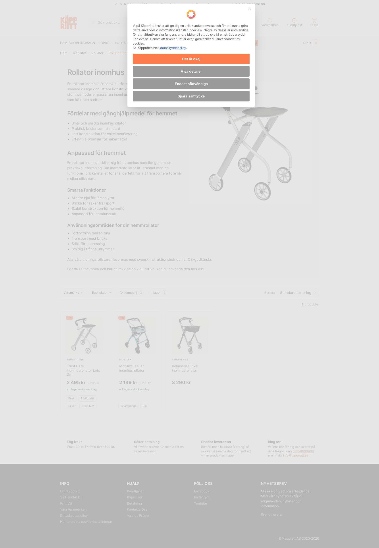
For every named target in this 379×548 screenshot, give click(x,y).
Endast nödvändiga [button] (191, 84)
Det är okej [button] (191, 59)
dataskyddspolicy (173, 48)
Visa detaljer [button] (191, 71)
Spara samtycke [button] (191, 96)
